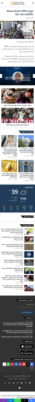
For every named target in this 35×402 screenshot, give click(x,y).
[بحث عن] (33, 4)
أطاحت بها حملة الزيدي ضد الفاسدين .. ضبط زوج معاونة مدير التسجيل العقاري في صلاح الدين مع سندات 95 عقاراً (12, 231)
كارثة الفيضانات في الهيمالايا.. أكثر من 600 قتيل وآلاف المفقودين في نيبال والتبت (13, 262)
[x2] (4, 364)
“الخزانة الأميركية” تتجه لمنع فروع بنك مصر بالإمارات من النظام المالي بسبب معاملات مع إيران (26, 176)
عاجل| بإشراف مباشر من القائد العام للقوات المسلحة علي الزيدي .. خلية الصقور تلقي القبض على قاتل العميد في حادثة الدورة (12, 278)
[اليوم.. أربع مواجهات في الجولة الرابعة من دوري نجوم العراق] (29, 239)
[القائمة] (2, 4)
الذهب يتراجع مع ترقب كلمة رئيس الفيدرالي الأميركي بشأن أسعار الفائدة (9, 175)
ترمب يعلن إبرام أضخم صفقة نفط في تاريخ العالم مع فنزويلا (12, 269)
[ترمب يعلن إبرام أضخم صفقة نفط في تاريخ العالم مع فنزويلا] (29, 271)
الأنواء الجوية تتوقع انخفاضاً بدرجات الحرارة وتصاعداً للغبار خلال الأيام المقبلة (12, 245)
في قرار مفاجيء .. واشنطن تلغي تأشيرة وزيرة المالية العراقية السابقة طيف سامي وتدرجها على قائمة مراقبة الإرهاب (9, 152)
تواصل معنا (10, 379)
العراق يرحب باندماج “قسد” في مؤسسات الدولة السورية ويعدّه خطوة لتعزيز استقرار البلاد (26, 151)
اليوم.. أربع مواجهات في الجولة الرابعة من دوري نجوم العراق (12, 238)
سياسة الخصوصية (23, 379)
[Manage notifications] (31, 398)
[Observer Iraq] (17, 3)
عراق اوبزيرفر (7, 376)
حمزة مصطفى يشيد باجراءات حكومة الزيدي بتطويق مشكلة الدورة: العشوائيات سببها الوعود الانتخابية (12, 254)
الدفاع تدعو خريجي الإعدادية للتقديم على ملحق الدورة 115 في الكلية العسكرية (12, 287)
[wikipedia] (31, 368)
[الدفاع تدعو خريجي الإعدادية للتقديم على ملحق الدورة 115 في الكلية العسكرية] (29, 288)
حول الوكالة (16, 379)
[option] (17, 76)
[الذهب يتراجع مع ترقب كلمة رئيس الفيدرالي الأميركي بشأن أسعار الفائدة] (9, 166)
